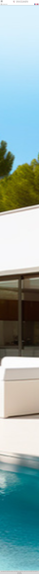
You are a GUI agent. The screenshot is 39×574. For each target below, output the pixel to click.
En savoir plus (19, 573)
